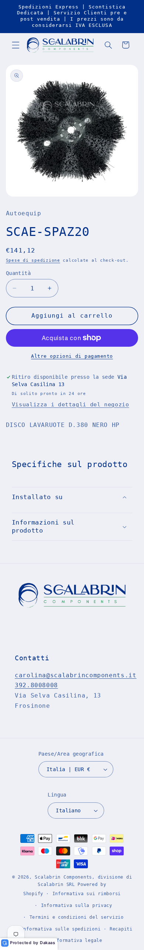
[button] (15, 44)
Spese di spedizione (33, 260)
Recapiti (121, 929)
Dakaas (47, 942)
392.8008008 (36, 685)
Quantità (18, 273)
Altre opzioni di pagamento (72, 356)
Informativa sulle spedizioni (61, 929)
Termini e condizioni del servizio (77, 917)
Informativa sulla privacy (76, 905)
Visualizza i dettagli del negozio (70, 404)
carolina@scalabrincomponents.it (76, 675)
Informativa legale (76, 940)
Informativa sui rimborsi (86, 893)
